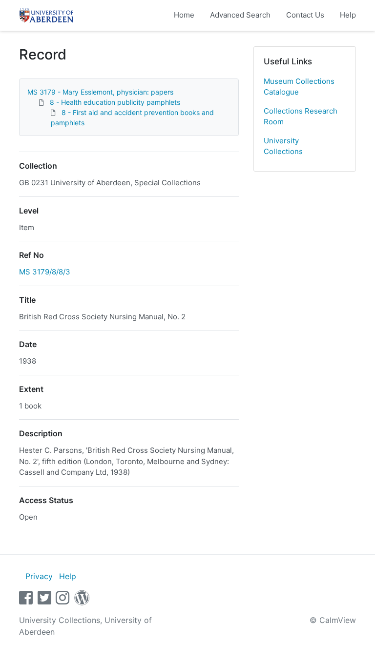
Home (184, 14)
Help (348, 14)
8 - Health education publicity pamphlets (115, 102)
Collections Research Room (300, 116)
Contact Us (305, 14)
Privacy (39, 576)
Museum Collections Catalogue (299, 87)
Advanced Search (240, 14)
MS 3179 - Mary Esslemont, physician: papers (100, 92)
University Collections (283, 146)
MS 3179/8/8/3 (44, 271)
